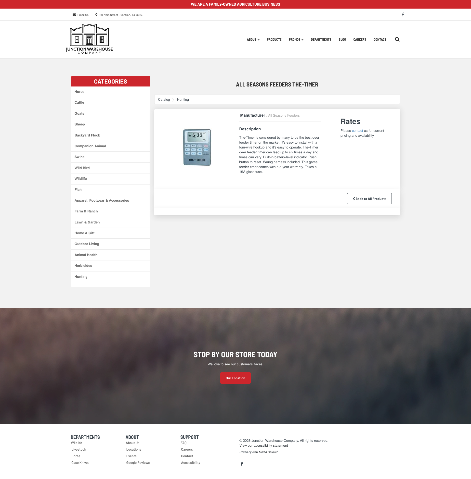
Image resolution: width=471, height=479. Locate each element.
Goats (79, 113)
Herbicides (83, 265)
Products (274, 39)
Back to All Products (370, 199)
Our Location (235, 378)
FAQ (183, 443)
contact (357, 130)
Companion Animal (90, 146)
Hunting (81, 276)
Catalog (164, 99)
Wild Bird (82, 167)
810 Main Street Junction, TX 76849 (121, 15)
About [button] (252, 39)
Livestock (78, 449)
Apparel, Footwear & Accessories (102, 200)
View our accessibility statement (263, 445)
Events (131, 456)
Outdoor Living (87, 243)
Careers (359, 39)
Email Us (83, 15)
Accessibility (190, 462)
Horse (79, 91)
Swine (79, 156)
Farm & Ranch (86, 211)
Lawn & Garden (87, 222)
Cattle (79, 102)
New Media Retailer (265, 452)
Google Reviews (138, 462)
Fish (78, 189)
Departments (321, 39)
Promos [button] (295, 39)
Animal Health (86, 254)
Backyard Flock (87, 135)
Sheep (80, 124)
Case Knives (80, 462)
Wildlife (81, 178)
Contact (380, 39)
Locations (133, 449)
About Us (133, 443)
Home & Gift (84, 233)
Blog (342, 39)
